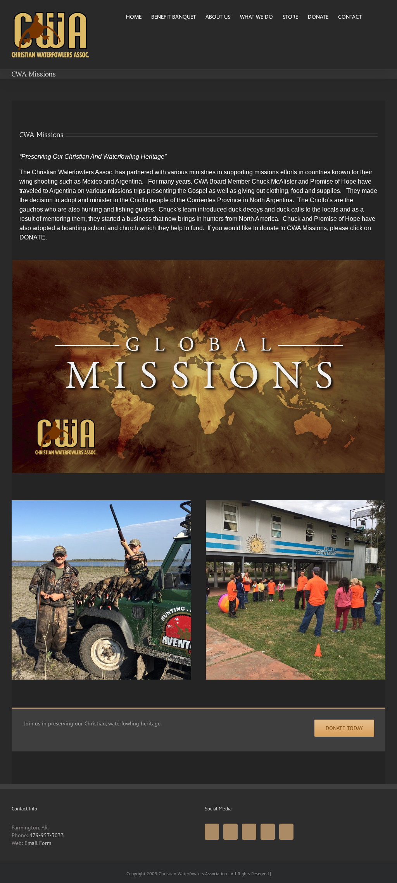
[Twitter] (230, 832)
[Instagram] (268, 832)
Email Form (37, 843)
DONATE (32, 237)
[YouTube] (249, 832)
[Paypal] (286, 832)
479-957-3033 (46, 835)
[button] (373, 16)
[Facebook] (212, 832)
